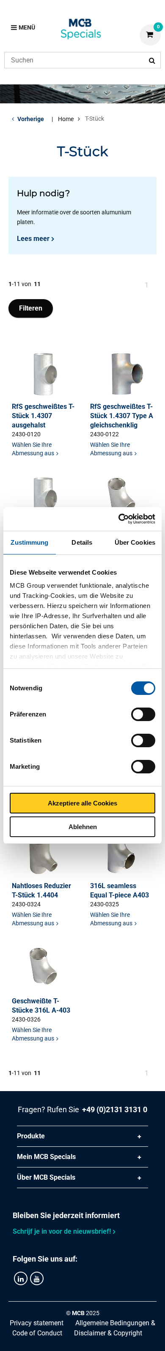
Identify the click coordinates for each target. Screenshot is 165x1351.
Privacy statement (36, 1323)
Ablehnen (83, 826)
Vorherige (30, 119)
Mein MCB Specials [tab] (46, 1157)
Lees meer (33, 239)
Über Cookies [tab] (135, 542)
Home (66, 119)
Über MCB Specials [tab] (46, 1177)
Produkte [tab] (31, 1136)
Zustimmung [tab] (29, 542)
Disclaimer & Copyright (108, 1333)
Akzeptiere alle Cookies (82, 803)
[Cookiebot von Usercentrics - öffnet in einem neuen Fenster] (118, 518)
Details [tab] (82, 542)
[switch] (143, 714)
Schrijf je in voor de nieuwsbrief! (62, 1231)
